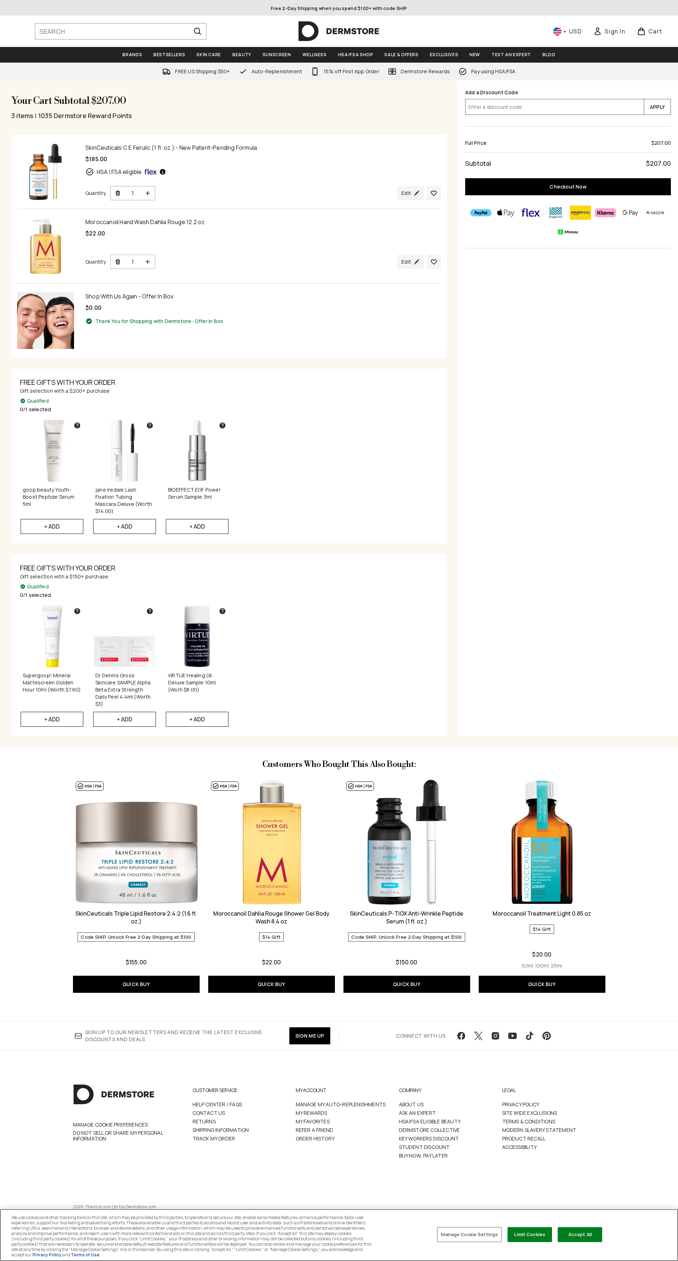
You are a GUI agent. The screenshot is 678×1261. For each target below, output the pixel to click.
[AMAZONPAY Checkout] (580, 212)
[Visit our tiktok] (529, 1035)
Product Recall (524, 1138)
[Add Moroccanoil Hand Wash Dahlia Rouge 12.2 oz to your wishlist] (434, 262)
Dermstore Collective (429, 1130)
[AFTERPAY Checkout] (568, 231)
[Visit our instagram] (495, 1035)
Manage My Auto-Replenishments (341, 1104)
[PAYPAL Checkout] (481, 212)
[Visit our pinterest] (546, 1035)
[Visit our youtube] (512, 1035)
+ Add (52, 526)
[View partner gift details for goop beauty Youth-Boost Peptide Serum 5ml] (77, 425)
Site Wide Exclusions (529, 1112)
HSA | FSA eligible (119, 172)
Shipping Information (221, 1130)
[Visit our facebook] (461, 1035)
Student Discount (424, 1147)
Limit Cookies (529, 1234)
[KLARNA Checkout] (605, 212)
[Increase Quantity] (148, 193)
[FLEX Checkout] (531, 213)
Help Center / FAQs (217, 1104)
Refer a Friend (314, 1130)
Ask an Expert (417, 1112)
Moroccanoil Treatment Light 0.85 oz (542, 913)
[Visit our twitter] (478, 1035)
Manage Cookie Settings (469, 1234)
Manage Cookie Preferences (110, 1125)
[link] (609, 31)
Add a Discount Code (491, 92)
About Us (411, 1104)
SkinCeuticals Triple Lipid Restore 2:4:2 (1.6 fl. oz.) (136, 917)
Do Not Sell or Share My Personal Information (118, 1135)
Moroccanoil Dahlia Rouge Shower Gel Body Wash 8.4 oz (271, 917)
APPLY (657, 107)
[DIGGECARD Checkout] (556, 212)
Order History (315, 1138)
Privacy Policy (521, 1104)
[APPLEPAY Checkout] (506, 212)
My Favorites (313, 1121)
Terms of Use (85, 1255)
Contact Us (209, 1112)
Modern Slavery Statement (539, 1130)
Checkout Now (568, 186)
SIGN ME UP (309, 1035)
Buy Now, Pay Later (423, 1155)
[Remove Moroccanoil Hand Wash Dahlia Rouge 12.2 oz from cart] (117, 262)
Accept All (580, 1234)
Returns (204, 1121)
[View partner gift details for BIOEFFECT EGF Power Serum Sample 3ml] (222, 425)
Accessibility (519, 1147)
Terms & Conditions (529, 1121)
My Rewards (311, 1112)
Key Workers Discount (429, 1138)
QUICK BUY (136, 984)
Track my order (214, 1138)
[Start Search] (197, 31)
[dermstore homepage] (339, 31)
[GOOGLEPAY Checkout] (630, 212)
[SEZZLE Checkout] (655, 212)
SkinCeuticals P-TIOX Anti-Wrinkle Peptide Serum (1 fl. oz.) (406, 917)
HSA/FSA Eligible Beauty (430, 1121)
